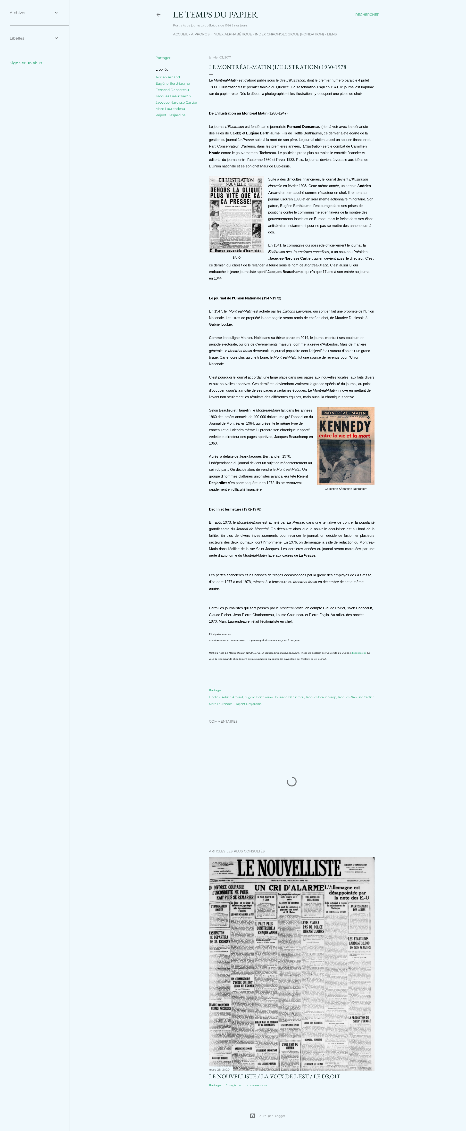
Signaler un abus (26, 63)
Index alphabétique (232, 34)
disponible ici (358, 653)
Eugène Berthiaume (173, 83)
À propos (200, 34)
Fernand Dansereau (172, 90)
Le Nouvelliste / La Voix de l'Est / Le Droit (274, 1076)
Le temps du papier (215, 14)
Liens (332, 34)
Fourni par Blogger (271, 1116)
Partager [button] (163, 58)
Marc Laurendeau (170, 109)
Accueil (180, 34)
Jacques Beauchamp (173, 96)
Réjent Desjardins (170, 115)
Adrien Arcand (168, 77)
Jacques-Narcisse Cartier (176, 102)
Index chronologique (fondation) (289, 34)
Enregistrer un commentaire (246, 1085)
